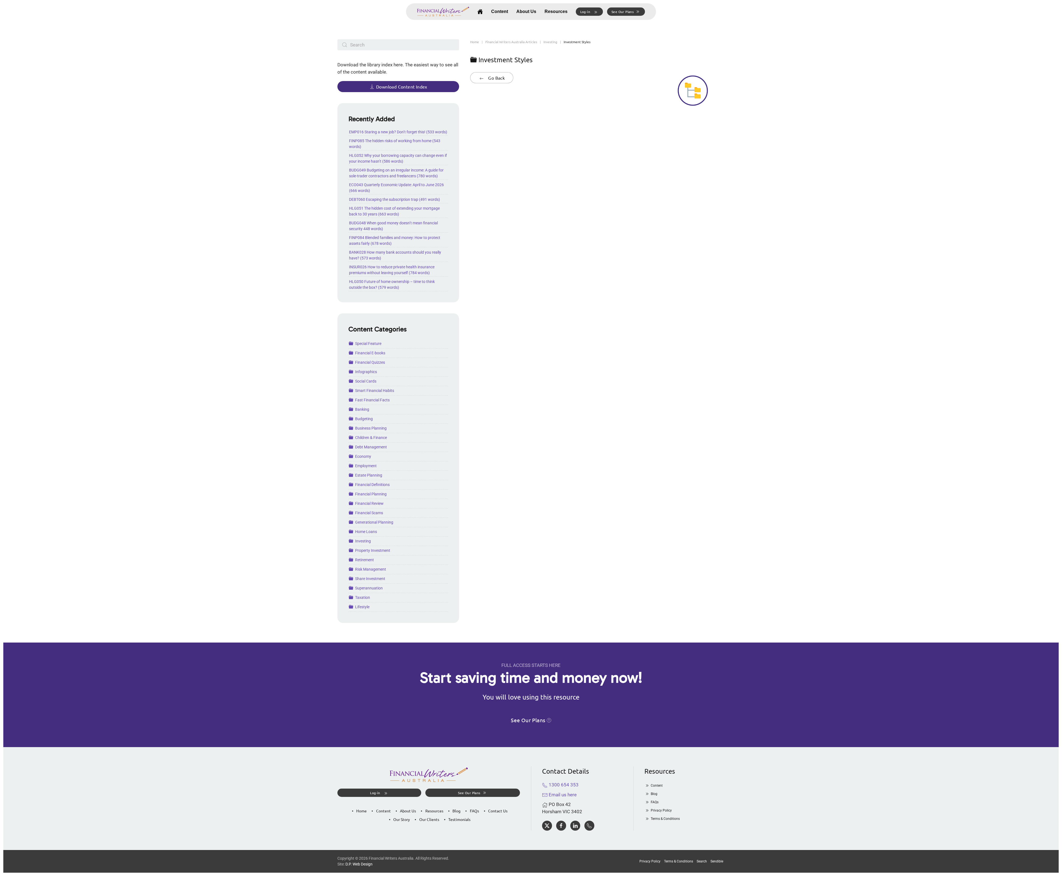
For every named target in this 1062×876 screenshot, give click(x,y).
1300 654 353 (563, 784)
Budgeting (364, 419)
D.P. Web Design (359, 864)
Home (361, 810)
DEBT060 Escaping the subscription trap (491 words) (394, 199)
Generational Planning (374, 522)
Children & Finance (371, 437)
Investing (363, 541)
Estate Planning (368, 475)
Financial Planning (371, 494)
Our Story (401, 819)
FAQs (474, 810)
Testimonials (459, 819)
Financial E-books (370, 353)
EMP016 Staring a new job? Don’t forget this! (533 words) (398, 132)
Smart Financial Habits (374, 390)
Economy (363, 456)
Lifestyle (362, 607)
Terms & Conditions (665, 819)
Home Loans (366, 531)
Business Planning (371, 428)
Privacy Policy (661, 810)
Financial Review (369, 503)
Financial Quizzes (370, 362)
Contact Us (497, 810)
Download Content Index (401, 86)
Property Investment (372, 550)
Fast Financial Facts (372, 400)
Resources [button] (556, 11)
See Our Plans (622, 11)
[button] (589, 11)
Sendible (716, 861)
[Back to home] (443, 11)
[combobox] (398, 44)
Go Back (496, 77)
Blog (456, 810)
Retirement (364, 560)
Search (702, 861)
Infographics (366, 372)
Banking (362, 409)
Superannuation (369, 588)
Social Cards (365, 381)
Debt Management (371, 447)
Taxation (362, 597)
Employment (366, 466)
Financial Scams (369, 513)
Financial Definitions (372, 484)
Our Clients (429, 819)
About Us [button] (526, 11)
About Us (408, 810)
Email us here (562, 794)
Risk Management (370, 569)
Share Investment (370, 578)
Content (499, 11)
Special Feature (368, 343)
